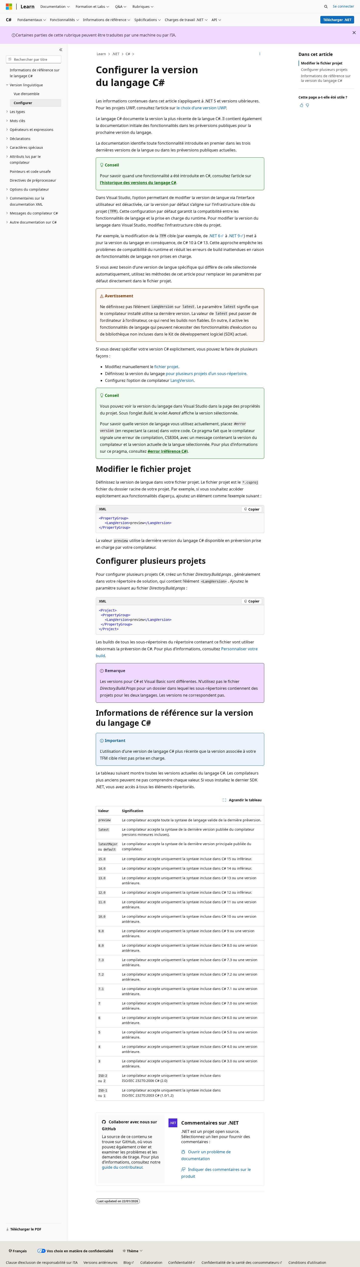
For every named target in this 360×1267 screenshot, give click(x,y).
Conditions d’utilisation (307, 1262)
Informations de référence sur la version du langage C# (326, 78)
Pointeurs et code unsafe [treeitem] (30, 171)
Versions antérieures (101, 1262)
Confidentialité (180, 1262)
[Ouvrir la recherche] (326, 6)
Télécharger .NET (337, 19)
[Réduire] (61, 50)
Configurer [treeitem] (23, 102)
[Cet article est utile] (301, 105)
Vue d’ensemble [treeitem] (26, 93)
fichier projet (166, 366)
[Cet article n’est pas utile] (307, 105)
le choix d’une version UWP (201, 108)
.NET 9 (234, 235)
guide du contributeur (122, 1167)
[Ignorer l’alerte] (354, 33)
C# (128, 53)
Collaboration (151, 1262)
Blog (127, 1262)
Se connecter (343, 6)
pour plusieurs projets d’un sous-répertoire (206, 373)
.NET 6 (214, 235)
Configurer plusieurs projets (324, 69)
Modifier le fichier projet (321, 63)
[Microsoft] (9, 6)
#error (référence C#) (168, 451)
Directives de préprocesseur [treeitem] (33, 180)
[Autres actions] (260, 54)
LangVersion (182, 380)
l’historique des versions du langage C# (138, 182)
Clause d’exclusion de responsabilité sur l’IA (42, 1262)
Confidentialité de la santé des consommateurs (240, 1262)
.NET (116, 53)
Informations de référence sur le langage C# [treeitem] (35, 73)
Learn (101, 53)
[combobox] (33, 59)
